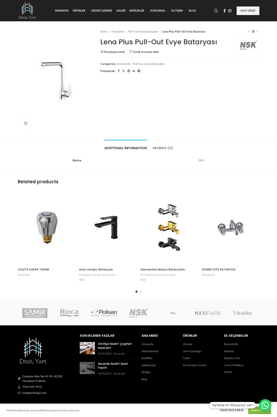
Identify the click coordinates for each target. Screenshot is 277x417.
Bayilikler (147, 358)
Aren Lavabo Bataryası (96, 269)
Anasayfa (147, 344)
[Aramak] (216, 11)
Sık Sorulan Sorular (194, 365)
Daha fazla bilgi (232, 410)
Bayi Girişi (248, 10)
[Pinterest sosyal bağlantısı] (128, 71)
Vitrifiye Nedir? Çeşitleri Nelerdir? (115, 346)
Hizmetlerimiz (150, 351)
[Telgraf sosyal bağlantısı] (139, 71)
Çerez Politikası (234, 365)
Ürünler (187, 344)
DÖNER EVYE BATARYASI (218, 269)
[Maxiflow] (207, 313)
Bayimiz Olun (232, 358)
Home (104, 31)
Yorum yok (119, 353)
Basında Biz (231, 344)
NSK (82, 279)
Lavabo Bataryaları (104, 274)
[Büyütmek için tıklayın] (26, 123)
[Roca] (69, 313)
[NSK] (138, 313)
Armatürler (118, 31)
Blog (144, 379)
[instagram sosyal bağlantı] (230, 11)
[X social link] (123, 71)
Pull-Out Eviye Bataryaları (143, 31)
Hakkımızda (149, 365)
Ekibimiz (229, 351)
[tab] (125, 146)
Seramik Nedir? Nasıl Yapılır (113, 366)
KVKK (228, 372)
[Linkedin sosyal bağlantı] (133, 71)
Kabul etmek (259, 410)
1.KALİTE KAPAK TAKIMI (33, 269)
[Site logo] (27, 10)
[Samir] (35, 313)
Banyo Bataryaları (165, 274)
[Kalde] (242, 313)
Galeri (186, 358)
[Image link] (33, 350)
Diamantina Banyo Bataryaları (163, 269)
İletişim (146, 372)
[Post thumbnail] (87, 349)
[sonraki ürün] (257, 32)
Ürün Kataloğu (192, 351)
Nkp (173, 313)
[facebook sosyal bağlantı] (224, 11)
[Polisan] (104, 313)
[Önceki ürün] (249, 32)
